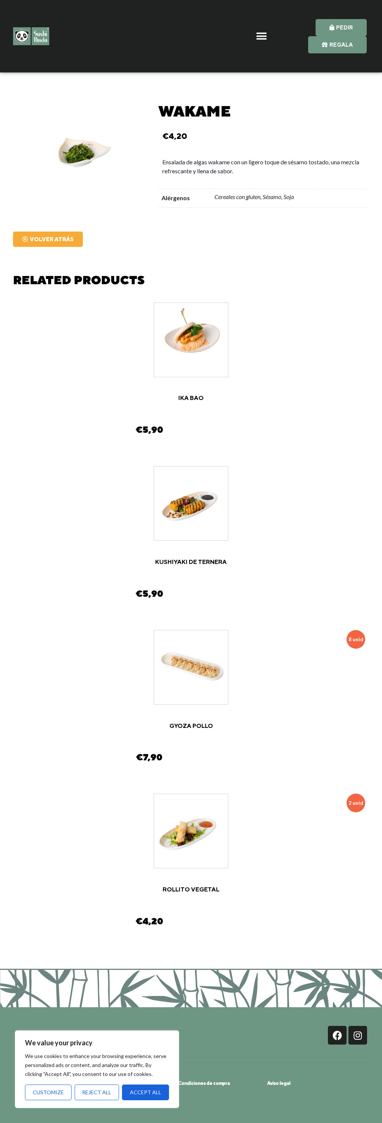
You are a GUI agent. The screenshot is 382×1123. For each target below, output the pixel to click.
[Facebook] (337, 1035)
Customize (48, 1092)
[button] (261, 36)
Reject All (96, 1092)
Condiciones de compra (204, 1083)
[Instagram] (357, 1035)
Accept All (145, 1092)
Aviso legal (278, 1083)
